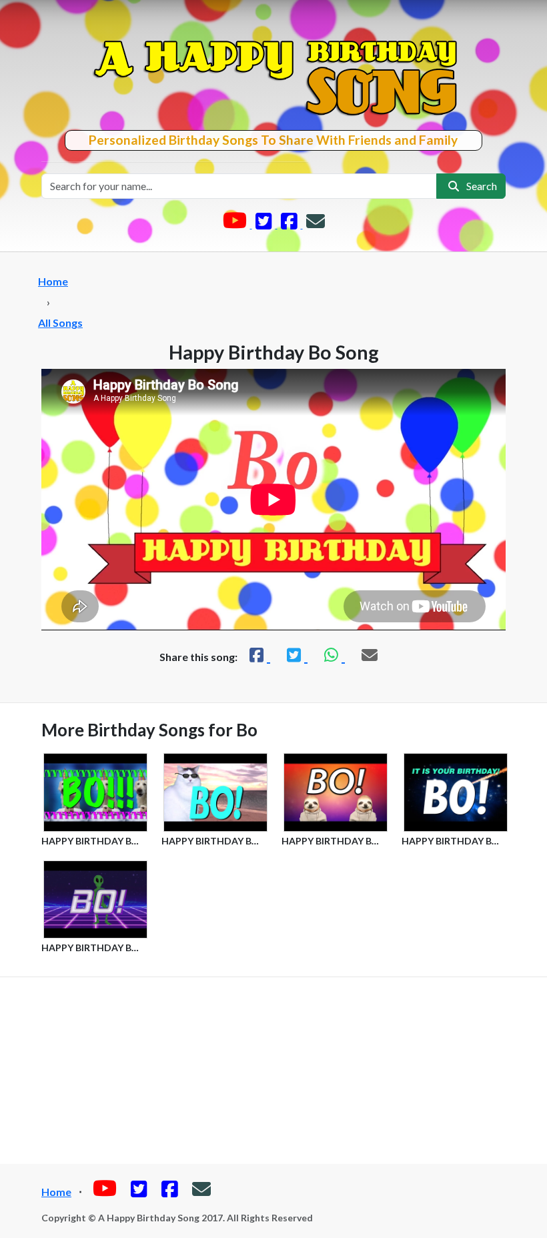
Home (53, 281)
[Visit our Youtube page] (235, 223)
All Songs (60, 322)
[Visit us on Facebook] (290, 223)
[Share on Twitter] (296, 654)
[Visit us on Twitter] (265, 223)
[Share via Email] (369, 654)
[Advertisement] (273, 1070)
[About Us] (315, 223)
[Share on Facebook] (258, 654)
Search (479, 185)
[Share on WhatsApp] (333, 654)
